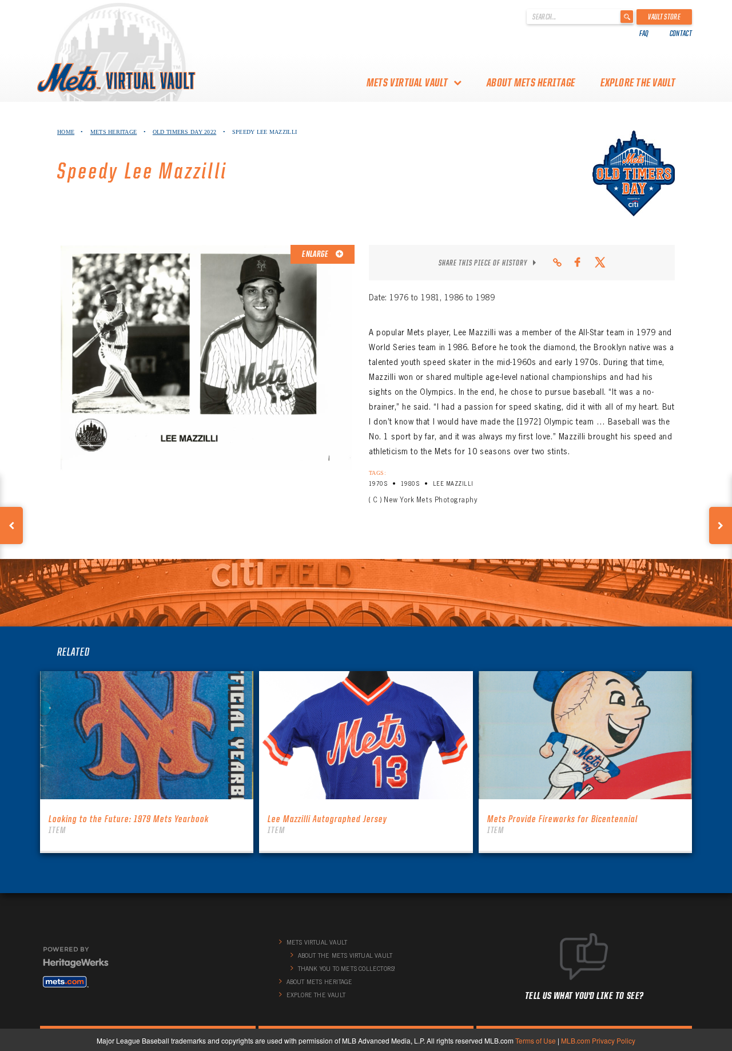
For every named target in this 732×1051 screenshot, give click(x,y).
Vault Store (664, 17)
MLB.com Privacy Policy (598, 1040)
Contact (681, 33)
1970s (378, 483)
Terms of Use (535, 1040)
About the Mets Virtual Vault (345, 955)
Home (65, 132)
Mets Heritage (113, 132)
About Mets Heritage (531, 82)
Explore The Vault (638, 82)
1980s (410, 483)
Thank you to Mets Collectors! (347, 969)
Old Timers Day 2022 (184, 132)
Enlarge (315, 254)
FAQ (644, 33)
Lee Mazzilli (453, 483)
